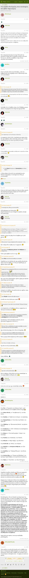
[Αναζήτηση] (27, 1)
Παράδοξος (7, 182)
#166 (27, 104)
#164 (27, 69)
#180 (27, 547)
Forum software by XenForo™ (11, 576)
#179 (27, 494)
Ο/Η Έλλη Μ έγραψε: (6, 165)
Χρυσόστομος (8, 123)
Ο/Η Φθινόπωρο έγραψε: (7, 324)
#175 (27, 383)
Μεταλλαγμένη (9, 400)
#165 (27, 83)
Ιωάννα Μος (8, 359)
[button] (1, 2)
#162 (27, 30)
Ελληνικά (4, 571)
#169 (27, 148)
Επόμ (19, 558)
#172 (27, 201)
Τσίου (6, 47)
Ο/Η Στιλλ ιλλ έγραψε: (6, 132)
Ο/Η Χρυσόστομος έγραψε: (7, 267)
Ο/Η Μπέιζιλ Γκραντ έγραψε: (8, 302)
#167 (27, 117)
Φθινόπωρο (8, 14)
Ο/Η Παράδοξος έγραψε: (7, 256)
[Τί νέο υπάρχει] (24, 1)
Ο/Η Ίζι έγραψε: (5, 247)
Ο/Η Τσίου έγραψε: (6, 87)
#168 (27, 128)
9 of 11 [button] (14, 558)
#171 (27, 187)
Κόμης (6, 156)
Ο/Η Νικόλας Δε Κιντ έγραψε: (8, 225)
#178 (27, 469)
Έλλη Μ (3, 10)
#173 (27, 221)
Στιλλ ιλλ (7, 25)
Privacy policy (20, 572)
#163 (27, 52)
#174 (27, 364)
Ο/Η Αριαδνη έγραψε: (6, 239)
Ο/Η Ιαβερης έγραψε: (6, 282)
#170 (27, 161)
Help (25, 572)
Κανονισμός (14, 572)
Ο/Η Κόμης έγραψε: (6, 205)
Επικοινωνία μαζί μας (5, 572)
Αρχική (2, 574)
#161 (27, 19)
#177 (27, 405)
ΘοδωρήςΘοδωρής (9, 542)
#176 (27, 394)
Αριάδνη (7, 64)
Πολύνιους (7, 464)
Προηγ (9, 558)
